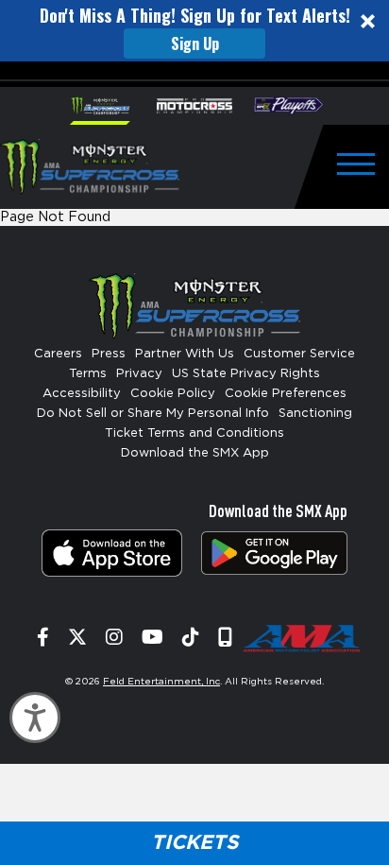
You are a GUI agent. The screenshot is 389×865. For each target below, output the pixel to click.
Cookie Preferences (286, 394)
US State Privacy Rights (246, 374)
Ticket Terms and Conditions (194, 433)
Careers (58, 354)
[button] (194, 30)
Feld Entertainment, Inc (161, 681)
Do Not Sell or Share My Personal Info (153, 413)
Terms (88, 374)
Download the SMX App (195, 453)
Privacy (139, 374)
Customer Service (299, 354)
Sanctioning (315, 413)
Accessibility (81, 394)
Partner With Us (184, 354)
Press (109, 354)
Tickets (194, 843)
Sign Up (195, 43)
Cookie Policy (172, 394)
